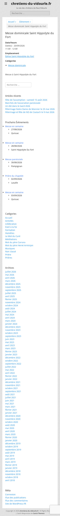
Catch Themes (38, 513)
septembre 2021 (13, 391)
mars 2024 (10, 320)
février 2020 (11, 437)
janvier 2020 (11, 440)
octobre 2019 (11, 446)
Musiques (10, 248)
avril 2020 (10, 431)
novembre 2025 (12, 287)
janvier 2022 (11, 379)
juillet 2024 (10, 311)
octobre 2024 (11, 305)
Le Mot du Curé (12, 236)
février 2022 (11, 376)
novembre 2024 (12, 302)
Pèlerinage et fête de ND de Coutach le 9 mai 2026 (29, 112)
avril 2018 (10, 480)
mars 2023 (10, 348)
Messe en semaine (14, 126)
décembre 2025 (12, 284)
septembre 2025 (13, 290)
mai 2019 (9, 455)
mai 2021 (9, 403)
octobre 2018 (11, 477)
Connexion (10, 494)
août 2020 (10, 425)
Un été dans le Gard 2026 (17, 106)
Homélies (9, 233)
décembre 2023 (12, 326)
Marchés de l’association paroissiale (22, 103)
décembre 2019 (12, 443)
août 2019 (10, 452)
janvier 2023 (11, 354)
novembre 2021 (12, 385)
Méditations (11, 239)
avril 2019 (10, 458)
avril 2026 (10, 277)
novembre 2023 (12, 330)
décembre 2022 (12, 357)
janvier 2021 (11, 412)
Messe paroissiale (14, 159)
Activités (9, 220)
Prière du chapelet (14, 175)
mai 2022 (9, 369)
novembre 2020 (12, 419)
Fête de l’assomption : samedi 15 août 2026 (26, 99)
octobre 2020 (11, 422)
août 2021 (10, 394)
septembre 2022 (13, 363)
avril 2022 (10, 373)
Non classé (10, 251)
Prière (8, 254)
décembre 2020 (12, 415)
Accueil (12, 21)
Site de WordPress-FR (15, 503)
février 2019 (11, 465)
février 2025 (11, 299)
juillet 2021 (10, 397)
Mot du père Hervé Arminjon (19, 245)
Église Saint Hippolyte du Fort (19, 56)
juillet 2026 (10, 271)
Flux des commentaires (16, 500)
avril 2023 (10, 345)
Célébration (11, 223)
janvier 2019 (11, 468)
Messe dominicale (17, 65)
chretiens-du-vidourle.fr (31, 4)
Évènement (25, 21)
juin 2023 (9, 339)
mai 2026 (9, 274)
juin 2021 (9, 400)
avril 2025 (10, 296)
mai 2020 (9, 428)
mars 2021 (10, 406)
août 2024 (10, 308)
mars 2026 (10, 280)
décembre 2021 (12, 382)
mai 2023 (9, 342)
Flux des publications (15, 497)
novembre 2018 (12, 474)
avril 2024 (10, 317)
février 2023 (11, 351)
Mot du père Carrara (15, 242)
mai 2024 (9, 314)
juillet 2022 (10, 366)
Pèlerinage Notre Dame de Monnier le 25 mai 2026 (30, 109)
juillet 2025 (10, 293)
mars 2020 (10, 434)
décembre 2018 (12, 471)
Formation (10, 230)
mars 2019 (10, 461)
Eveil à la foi (11, 227)
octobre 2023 (11, 333)
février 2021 (11, 409)
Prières (8, 257)
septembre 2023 (13, 336)
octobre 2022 (11, 360)
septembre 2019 (13, 449)
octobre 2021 (11, 388)
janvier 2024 (11, 323)
